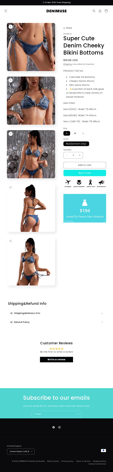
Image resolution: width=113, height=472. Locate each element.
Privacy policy (67, 461)
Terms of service (83, 461)
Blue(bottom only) (76, 143)
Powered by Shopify (36, 461)
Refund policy (53, 461)
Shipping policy (99, 461)
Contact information (97, 464)
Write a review (56, 359)
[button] (6, 11)
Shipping (67, 64)
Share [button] (69, 28)
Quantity (67, 149)
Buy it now (85, 173)
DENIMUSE (23, 461)
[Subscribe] (78, 414)
